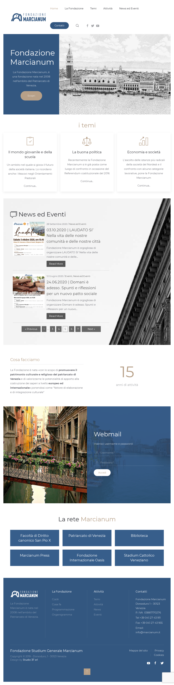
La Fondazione (74, 8)
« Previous (31, 329)
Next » (91, 329)
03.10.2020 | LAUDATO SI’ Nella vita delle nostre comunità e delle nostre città (73, 236)
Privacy (159, 650)
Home (54, 8)
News (97, 609)
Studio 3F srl (30, 659)
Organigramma (62, 614)
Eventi (68, 276)
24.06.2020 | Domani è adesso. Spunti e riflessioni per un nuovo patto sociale (72, 288)
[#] (87, 671)
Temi (93, 8)
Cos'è (55, 599)
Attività (107, 8)
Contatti (59, 25)
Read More (56, 263)
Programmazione (63, 609)
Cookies (159, 655)
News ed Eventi (129, 8)
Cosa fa (56, 604)
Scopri (31, 95)
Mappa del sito (138, 650)
